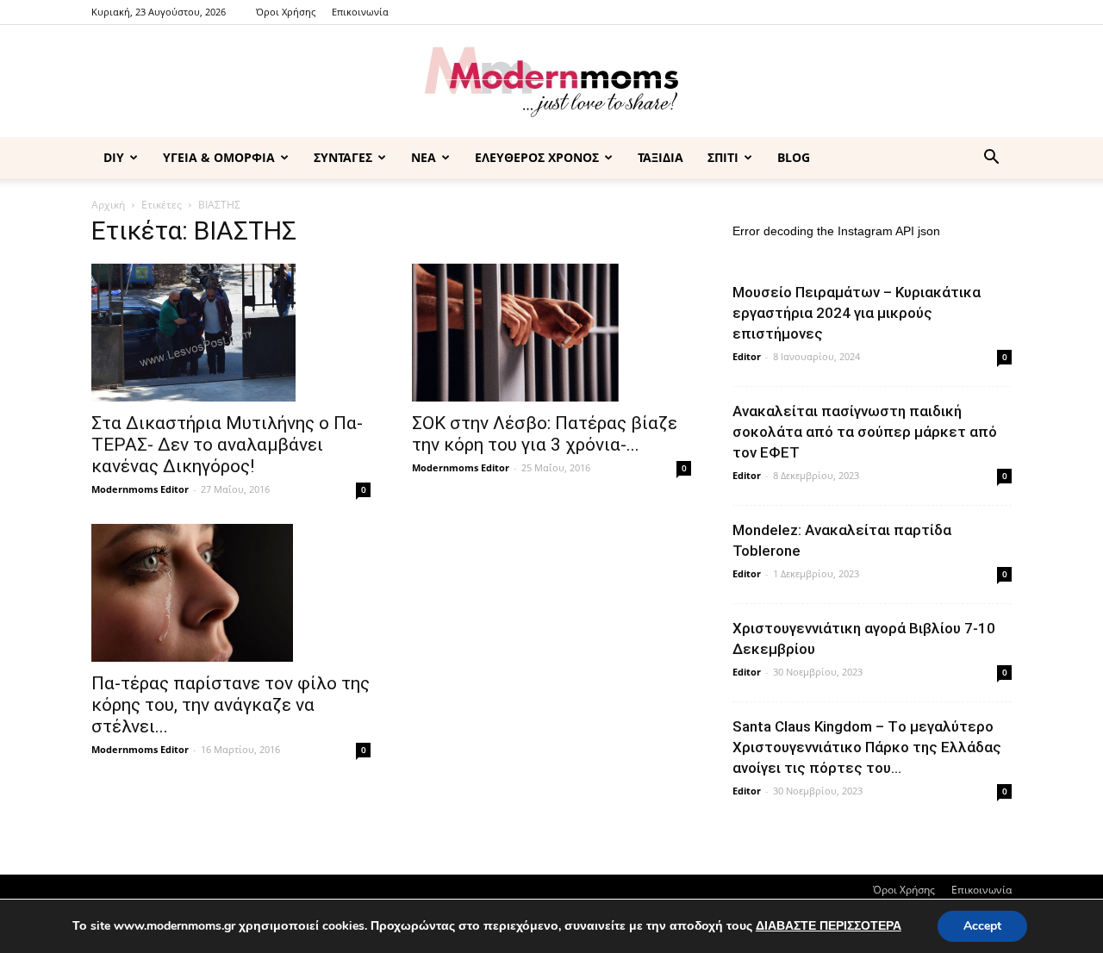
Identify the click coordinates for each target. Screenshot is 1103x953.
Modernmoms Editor (140, 489)
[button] (991, 159)
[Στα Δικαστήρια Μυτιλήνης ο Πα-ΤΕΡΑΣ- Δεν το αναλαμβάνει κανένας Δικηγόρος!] (231, 333)
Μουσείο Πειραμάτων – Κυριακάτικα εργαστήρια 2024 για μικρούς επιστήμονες (856, 312)
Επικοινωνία (360, 11)
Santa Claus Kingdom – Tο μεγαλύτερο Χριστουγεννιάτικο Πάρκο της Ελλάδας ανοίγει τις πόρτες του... (866, 747)
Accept (982, 926)
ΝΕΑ (423, 157)
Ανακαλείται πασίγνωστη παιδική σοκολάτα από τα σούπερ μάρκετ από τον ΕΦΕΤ (864, 431)
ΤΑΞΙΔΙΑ (660, 157)
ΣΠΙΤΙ (722, 157)
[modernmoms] (551, 82)
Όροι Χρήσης (285, 11)
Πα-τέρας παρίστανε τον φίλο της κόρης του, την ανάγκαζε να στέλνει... (230, 705)
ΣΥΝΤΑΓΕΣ (343, 157)
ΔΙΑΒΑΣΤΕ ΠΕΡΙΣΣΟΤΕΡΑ (828, 926)
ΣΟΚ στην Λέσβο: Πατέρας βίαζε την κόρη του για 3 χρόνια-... (544, 434)
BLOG (793, 157)
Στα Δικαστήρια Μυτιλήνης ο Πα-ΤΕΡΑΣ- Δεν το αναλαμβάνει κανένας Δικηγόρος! (227, 444)
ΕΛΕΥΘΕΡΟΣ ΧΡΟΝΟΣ (537, 157)
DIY (113, 157)
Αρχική (108, 204)
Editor (746, 356)
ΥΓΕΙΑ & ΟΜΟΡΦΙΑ (219, 157)
